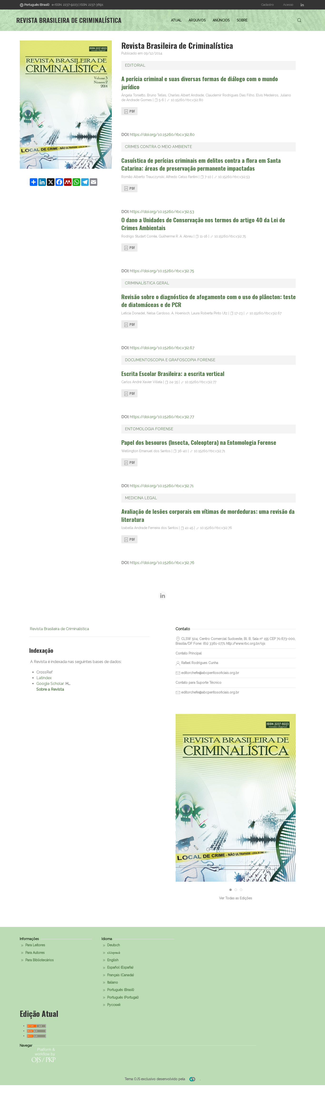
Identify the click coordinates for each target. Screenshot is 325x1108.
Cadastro (267, 4)
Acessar (235, 814)
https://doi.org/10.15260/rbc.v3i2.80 (162, 134)
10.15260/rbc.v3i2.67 (265, 313)
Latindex (44, 678)
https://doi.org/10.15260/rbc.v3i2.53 (162, 211)
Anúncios (221, 20)
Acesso (288, 4)
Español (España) (119, 967)
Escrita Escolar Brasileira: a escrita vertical (172, 373)
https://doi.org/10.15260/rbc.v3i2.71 (162, 486)
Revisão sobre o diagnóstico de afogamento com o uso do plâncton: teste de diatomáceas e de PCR (208, 300)
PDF (131, 111)
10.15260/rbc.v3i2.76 (216, 528)
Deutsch (113, 945)
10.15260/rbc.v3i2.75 (230, 236)
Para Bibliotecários (39, 960)
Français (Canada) (120, 975)
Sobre (242, 20)
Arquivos (197, 20)
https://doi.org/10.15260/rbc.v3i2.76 (162, 562)
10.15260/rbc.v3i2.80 (187, 100)
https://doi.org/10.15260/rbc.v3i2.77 (162, 417)
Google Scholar (50, 683)
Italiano (112, 982)
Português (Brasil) (120, 990)
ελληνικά (113, 953)
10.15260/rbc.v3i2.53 (234, 177)
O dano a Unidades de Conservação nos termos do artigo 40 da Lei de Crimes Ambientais (203, 223)
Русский (113, 1005)
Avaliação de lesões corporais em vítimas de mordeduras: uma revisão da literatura (208, 515)
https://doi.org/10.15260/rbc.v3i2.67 (162, 348)
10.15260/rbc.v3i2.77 (200, 382)
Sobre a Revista (50, 689)
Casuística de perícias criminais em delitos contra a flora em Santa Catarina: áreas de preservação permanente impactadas (201, 164)
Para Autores (35, 953)
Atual (176, 20)
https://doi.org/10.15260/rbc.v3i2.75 (162, 271)
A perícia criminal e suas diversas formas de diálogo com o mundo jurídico (199, 82)
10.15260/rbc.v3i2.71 (209, 451)
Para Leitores (35, 945)
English (112, 960)
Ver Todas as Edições (235, 898)
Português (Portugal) (122, 997)
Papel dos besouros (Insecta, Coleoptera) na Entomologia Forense (198, 442)
